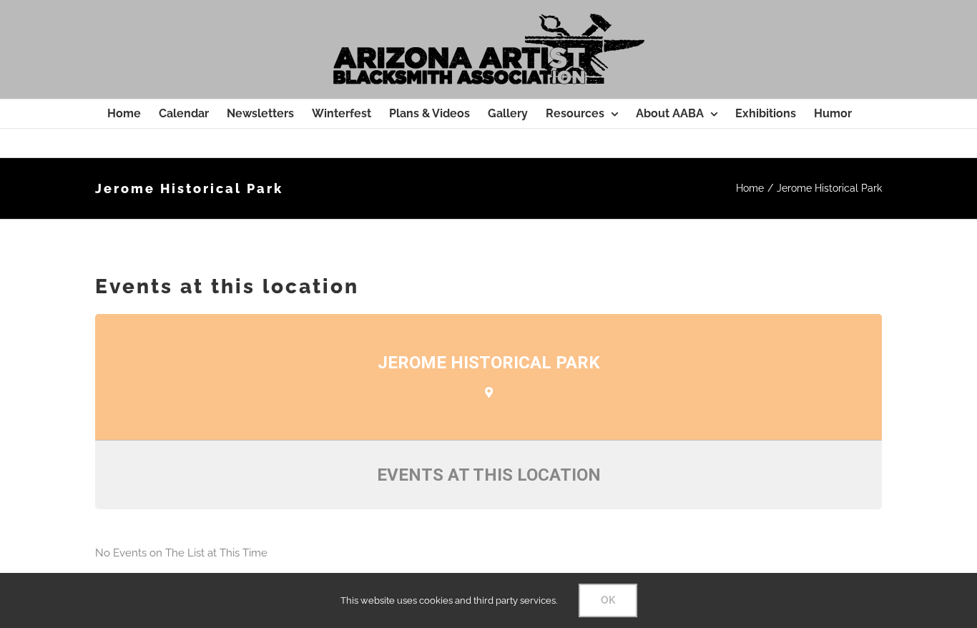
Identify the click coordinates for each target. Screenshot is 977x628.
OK (608, 600)
